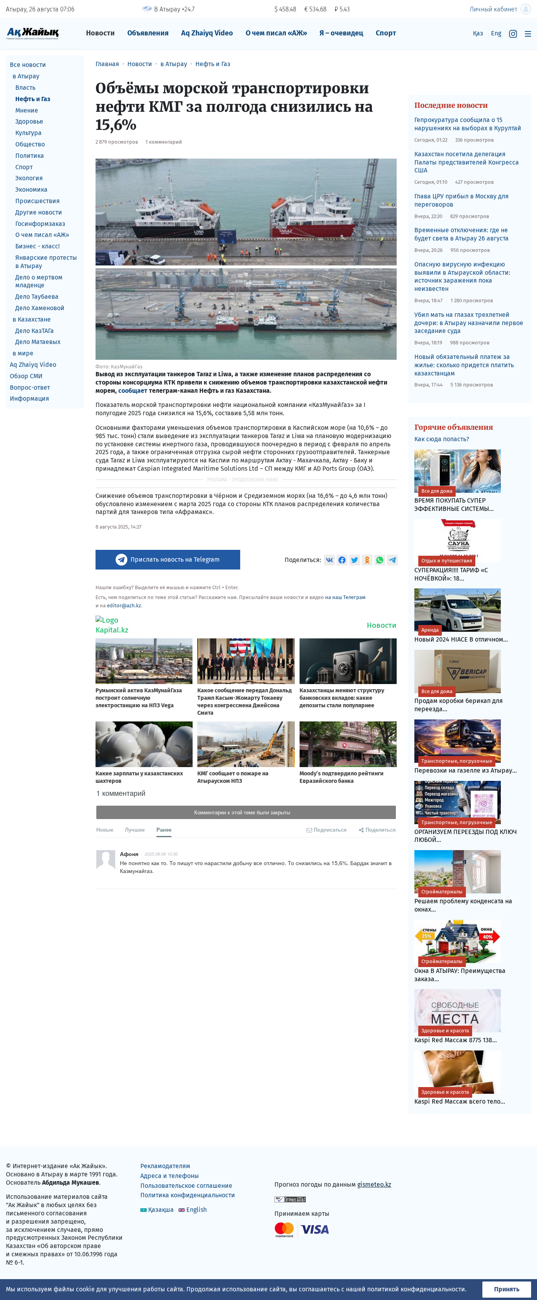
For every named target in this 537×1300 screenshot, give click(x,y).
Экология (29, 178)
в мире (23, 353)
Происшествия (37, 201)
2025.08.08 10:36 (161, 854)
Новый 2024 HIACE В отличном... (461, 635)
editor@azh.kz (124, 605)
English (196, 1209)
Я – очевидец (341, 33)
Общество (30, 144)
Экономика (31, 189)
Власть (25, 87)
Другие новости (38, 212)
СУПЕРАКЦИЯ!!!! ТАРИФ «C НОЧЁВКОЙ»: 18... (451, 570)
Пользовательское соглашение (186, 1185)
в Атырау (26, 76)
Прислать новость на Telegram (175, 559)
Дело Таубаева (37, 296)
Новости (100, 33)
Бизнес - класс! (37, 246)
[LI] (291, 1168)
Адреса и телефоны (169, 1176)
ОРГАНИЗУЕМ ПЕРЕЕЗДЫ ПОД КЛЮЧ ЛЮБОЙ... (465, 831)
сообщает (132, 390)
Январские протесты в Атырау (46, 262)
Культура (28, 133)
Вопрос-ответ (30, 387)
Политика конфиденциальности (187, 1195)
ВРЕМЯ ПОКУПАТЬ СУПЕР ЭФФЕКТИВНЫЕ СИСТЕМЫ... (454, 500)
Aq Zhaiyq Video (207, 33)
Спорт (386, 33)
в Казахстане (32, 319)
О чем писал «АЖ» (276, 33)
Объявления (148, 33)
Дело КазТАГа (34, 330)
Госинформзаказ (40, 223)
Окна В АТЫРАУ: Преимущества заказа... (460, 970)
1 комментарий (163, 142)
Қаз (478, 33)
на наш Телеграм (345, 597)
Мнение (26, 110)
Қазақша (161, 1209)
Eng (496, 33)
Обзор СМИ (26, 375)
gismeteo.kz (374, 1184)
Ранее (163, 829)
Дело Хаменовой (39, 308)
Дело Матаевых (38, 342)
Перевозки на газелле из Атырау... (465, 766)
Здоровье (29, 121)
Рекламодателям (165, 1166)
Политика (29, 155)
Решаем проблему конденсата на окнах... (463, 901)
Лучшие (135, 829)
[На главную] (32, 33)
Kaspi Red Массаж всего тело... (459, 1097)
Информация (29, 398)
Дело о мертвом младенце (39, 281)
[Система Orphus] (290, 1199)
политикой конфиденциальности (416, 1289)
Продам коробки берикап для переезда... (458, 700)
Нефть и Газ (32, 98)
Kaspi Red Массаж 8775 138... (455, 1036)
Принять (506, 1289)
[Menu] (528, 34)
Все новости (28, 64)
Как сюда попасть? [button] (441, 439)
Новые (104, 829)
